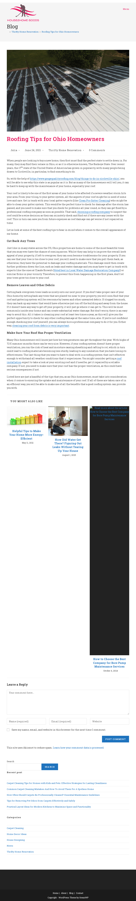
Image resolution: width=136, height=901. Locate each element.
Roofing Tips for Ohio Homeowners (60, 31)
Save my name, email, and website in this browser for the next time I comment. (59, 729)
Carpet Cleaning (15, 828)
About (64, 893)
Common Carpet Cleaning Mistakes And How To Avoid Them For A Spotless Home (50, 789)
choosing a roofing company (93, 211)
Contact (79, 893)
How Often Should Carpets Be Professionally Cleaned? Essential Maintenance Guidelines (53, 794)
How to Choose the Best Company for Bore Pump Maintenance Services (109, 662)
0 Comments (97, 150)
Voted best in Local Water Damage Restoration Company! (87, 270)
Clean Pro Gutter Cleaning (94, 200)
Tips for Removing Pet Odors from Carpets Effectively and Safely (41, 800)
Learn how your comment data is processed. (78, 747)
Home (55, 893)
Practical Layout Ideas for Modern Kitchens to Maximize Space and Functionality (49, 806)
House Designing (16, 839)
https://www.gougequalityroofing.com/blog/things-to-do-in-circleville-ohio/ (74, 178)
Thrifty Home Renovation (65, 150)
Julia (14, 150)
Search (10, 761)
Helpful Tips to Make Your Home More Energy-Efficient (26, 434)
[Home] (7, 31)
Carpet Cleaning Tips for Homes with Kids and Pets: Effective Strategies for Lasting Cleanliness (57, 783)
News (10, 845)
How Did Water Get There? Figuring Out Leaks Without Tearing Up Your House (67, 445)
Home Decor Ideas (17, 834)
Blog (71, 893)
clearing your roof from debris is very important (40, 325)
